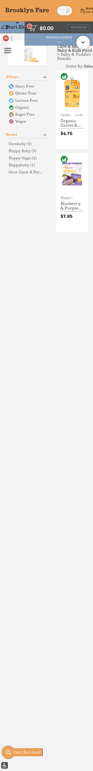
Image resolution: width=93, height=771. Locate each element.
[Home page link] (27, 10)
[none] (72, 109)
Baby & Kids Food (74, 51)
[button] (27, 76)
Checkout (79, 27)
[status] (33, 28)
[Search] (68, 11)
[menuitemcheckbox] (27, 86)
